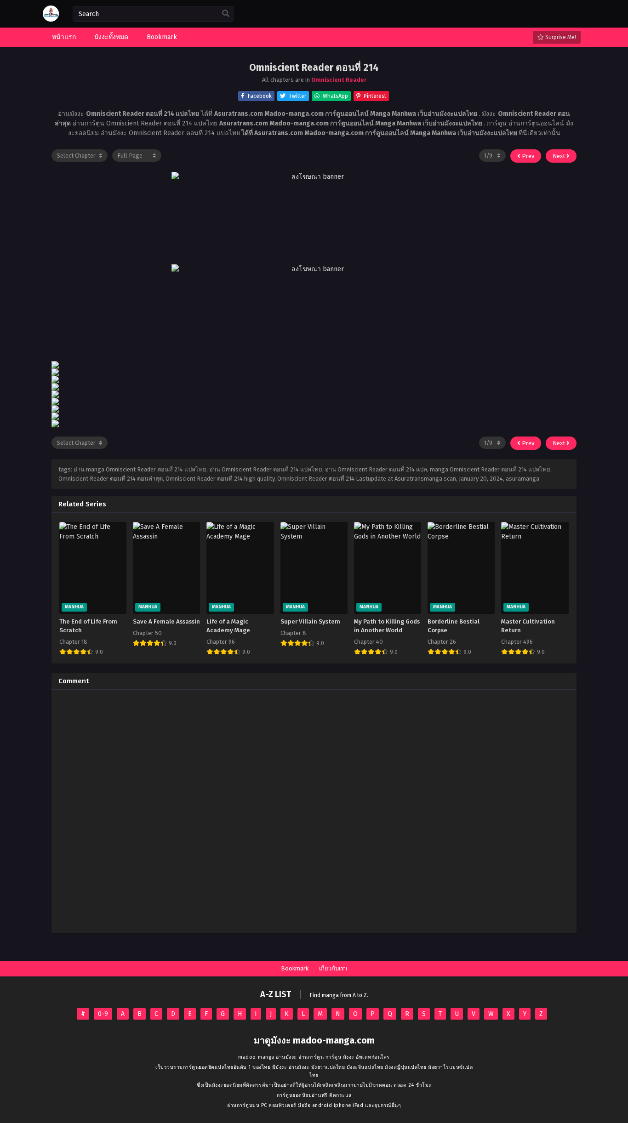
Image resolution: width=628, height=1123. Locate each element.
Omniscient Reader (338, 79)
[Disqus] (314, 811)
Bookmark (294, 968)
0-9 (103, 1014)
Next (559, 156)
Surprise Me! (560, 37)
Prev (527, 156)
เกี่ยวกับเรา (333, 968)
